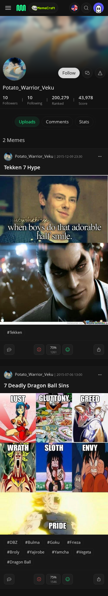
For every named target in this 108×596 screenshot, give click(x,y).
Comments (57, 122)
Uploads (27, 122)
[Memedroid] (21, 8)
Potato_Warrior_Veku (34, 156)
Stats (84, 122)
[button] (86, 8)
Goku (55, 542)
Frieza (75, 542)
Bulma (34, 542)
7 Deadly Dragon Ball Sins (36, 385)
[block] (100, 156)
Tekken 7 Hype (22, 167)
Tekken (16, 332)
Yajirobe (37, 552)
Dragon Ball (20, 562)
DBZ (14, 542)
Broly (14, 552)
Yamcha (62, 552)
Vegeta (85, 552)
